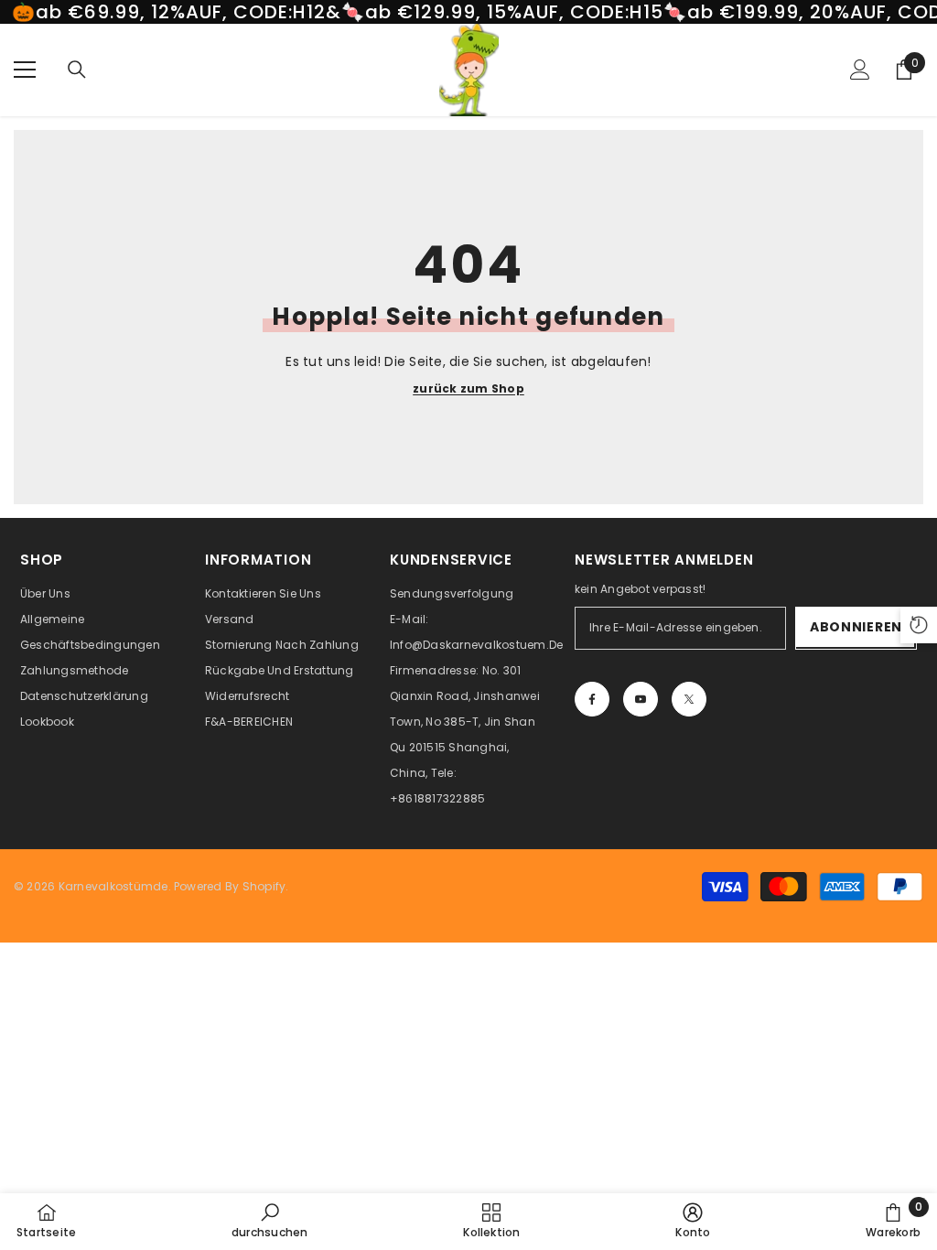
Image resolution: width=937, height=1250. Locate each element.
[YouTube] (640, 699)
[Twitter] (689, 699)
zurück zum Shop (468, 388)
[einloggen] (860, 69)
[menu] (25, 70)
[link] (270, 1221)
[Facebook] (592, 699)
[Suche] (77, 70)
